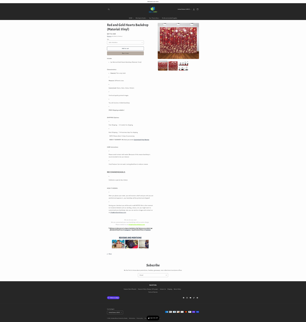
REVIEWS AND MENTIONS (130, 237)
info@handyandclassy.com (118, 212)
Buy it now (125, 53)
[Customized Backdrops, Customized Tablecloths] (130, 248)
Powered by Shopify (123, 318)
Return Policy (177, 289)
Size (108, 39)
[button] (109, 9)
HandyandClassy (115, 318)
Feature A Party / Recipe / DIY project (148, 289)
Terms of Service (153, 292)
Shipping (109, 36)
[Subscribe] (166, 275)
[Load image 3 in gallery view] (183, 66)
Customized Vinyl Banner (141, 139)
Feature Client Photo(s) (130, 289)
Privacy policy (140, 318)
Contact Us (163, 289)
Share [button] (110, 254)
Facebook (147, 230)
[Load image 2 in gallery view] (173, 66)
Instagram (127, 230)
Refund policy (132, 318)
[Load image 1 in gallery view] (163, 66)
